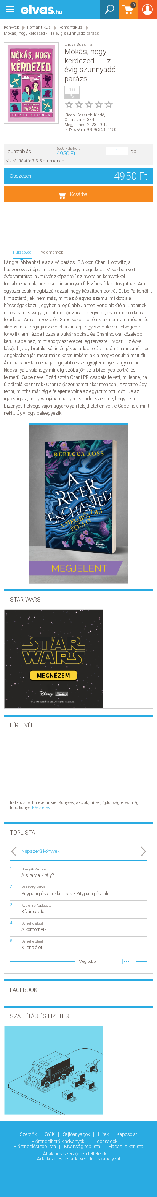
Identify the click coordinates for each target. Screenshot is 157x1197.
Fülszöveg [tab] (22, 252)
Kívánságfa (33, 911)
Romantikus (39, 27)
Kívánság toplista (82, 1146)
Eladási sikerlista (125, 1146)
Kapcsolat (127, 1134)
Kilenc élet (31, 947)
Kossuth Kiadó (90, 115)
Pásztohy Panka (33, 887)
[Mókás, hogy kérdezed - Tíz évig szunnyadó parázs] (31, 83)
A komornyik (33, 929)
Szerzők (29, 1134)
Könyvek (11, 27)
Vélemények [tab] (52, 252)
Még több (87, 961)
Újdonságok (105, 1141)
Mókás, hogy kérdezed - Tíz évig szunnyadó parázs (51, 33)
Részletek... (42, 807)
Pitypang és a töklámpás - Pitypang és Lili (64, 893)
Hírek (104, 1134)
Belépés (147, 12)
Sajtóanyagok (77, 1134)
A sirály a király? (37, 875)
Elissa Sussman (79, 44)
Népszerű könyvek (40, 851)
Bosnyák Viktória (34, 869)
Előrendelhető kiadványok (58, 1141)
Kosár (127, 13)
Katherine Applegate (36, 905)
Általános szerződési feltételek (75, 1154)
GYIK (50, 1134)
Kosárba (78, 194)
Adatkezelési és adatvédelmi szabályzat (78, 1158)
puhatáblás (19, 151)
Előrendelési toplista (35, 1146)
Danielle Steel (32, 923)
